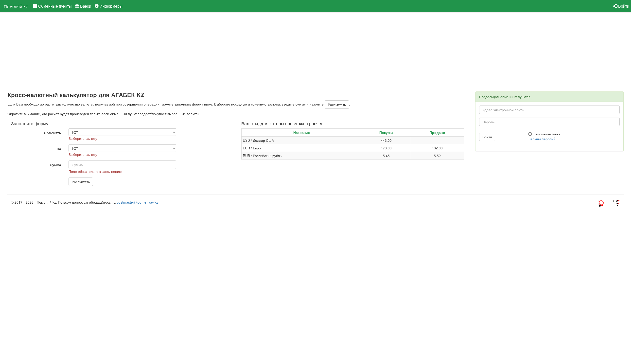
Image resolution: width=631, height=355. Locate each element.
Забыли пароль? (541, 138)
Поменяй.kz (16, 6)
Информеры (111, 6)
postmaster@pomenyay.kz (137, 202)
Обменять (52, 132)
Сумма (55, 164)
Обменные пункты (54, 6)
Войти (623, 6)
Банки (85, 6)
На (59, 148)
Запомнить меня (546, 133)
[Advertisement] (155, 52)
